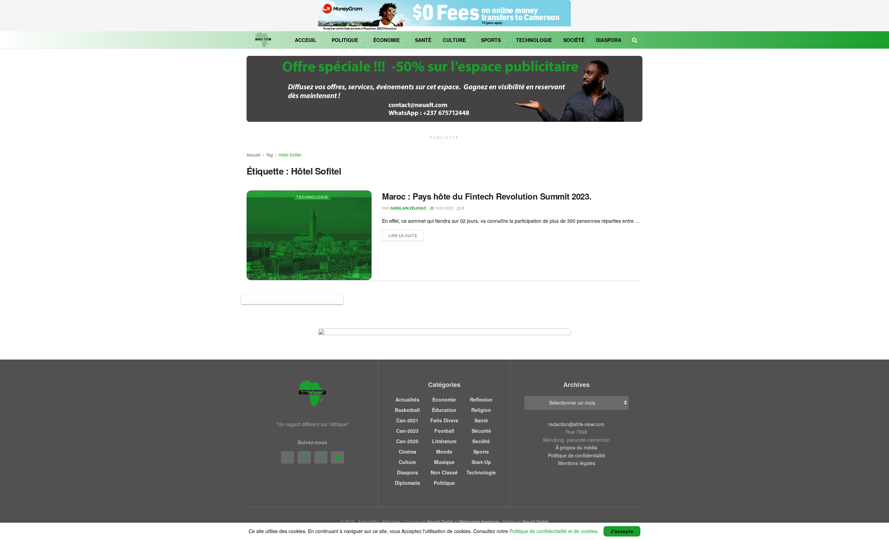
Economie (444, 399)
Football (444, 430)
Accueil (253, 155)
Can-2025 (407, 441)
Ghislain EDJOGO (408, 208)
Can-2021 (407, 420)
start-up (481, 461)
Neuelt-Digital (440, 521)
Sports (491, 39)
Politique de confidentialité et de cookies (553, 531)
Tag (269, 155)
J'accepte (621, 531)
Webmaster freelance (479, 521)
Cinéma (407, 451)
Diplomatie (407, 482)
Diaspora (608, 39)
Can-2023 (407, 430)
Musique (444, 461)
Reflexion (481, 399)
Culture (454, 39)
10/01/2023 (443, 208)
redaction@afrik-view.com (576, 424)
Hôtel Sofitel (290, 155)
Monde (444, 451)
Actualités (407, 399)
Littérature (444, 441)
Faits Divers (444, 420)
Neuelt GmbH (535, 521)
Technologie (534, 39)
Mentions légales (576, 462)
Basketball (407, 409)
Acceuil (305, 39)
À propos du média (576, 447)
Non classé (444, 472)
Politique (345, 39)
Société (573, 39)
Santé (423, 39)
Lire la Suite (403, 235)
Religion (481, 409)
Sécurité (481, 430)
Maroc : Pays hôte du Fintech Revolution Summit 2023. (486, 196)
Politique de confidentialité (576, 455)
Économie (386, 39)
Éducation (444, 409)
